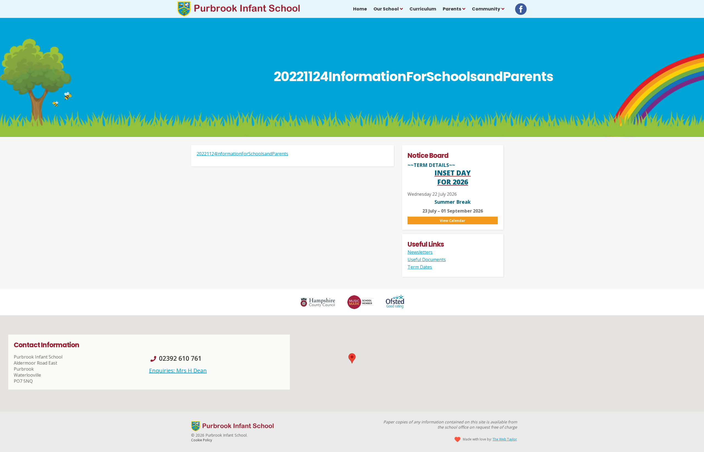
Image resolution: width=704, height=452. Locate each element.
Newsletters (420, 252)
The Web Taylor (505, 439)
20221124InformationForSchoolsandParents (242, 154)
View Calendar (452, 220)
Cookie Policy (201, 440)
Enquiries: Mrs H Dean (178, 370)
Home (360, 9)
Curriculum (422, 9)
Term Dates (420, 267)
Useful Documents (427, 260)
